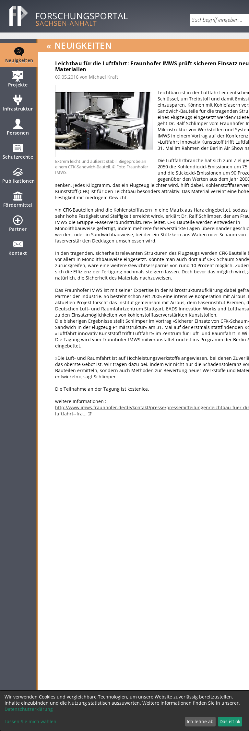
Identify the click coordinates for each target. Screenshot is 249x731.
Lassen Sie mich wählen (30, 721)
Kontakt (17, 253)
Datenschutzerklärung (29, 709)
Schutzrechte (18, 157)
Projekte (18, 85)
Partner (18, 229)
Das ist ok (229, 721)
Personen (18, 133)
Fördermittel (17, 205)
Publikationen (18, 181)
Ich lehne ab (200, 721)
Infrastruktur (18, 109)
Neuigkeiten (19, 61)
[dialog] (124, 710)
